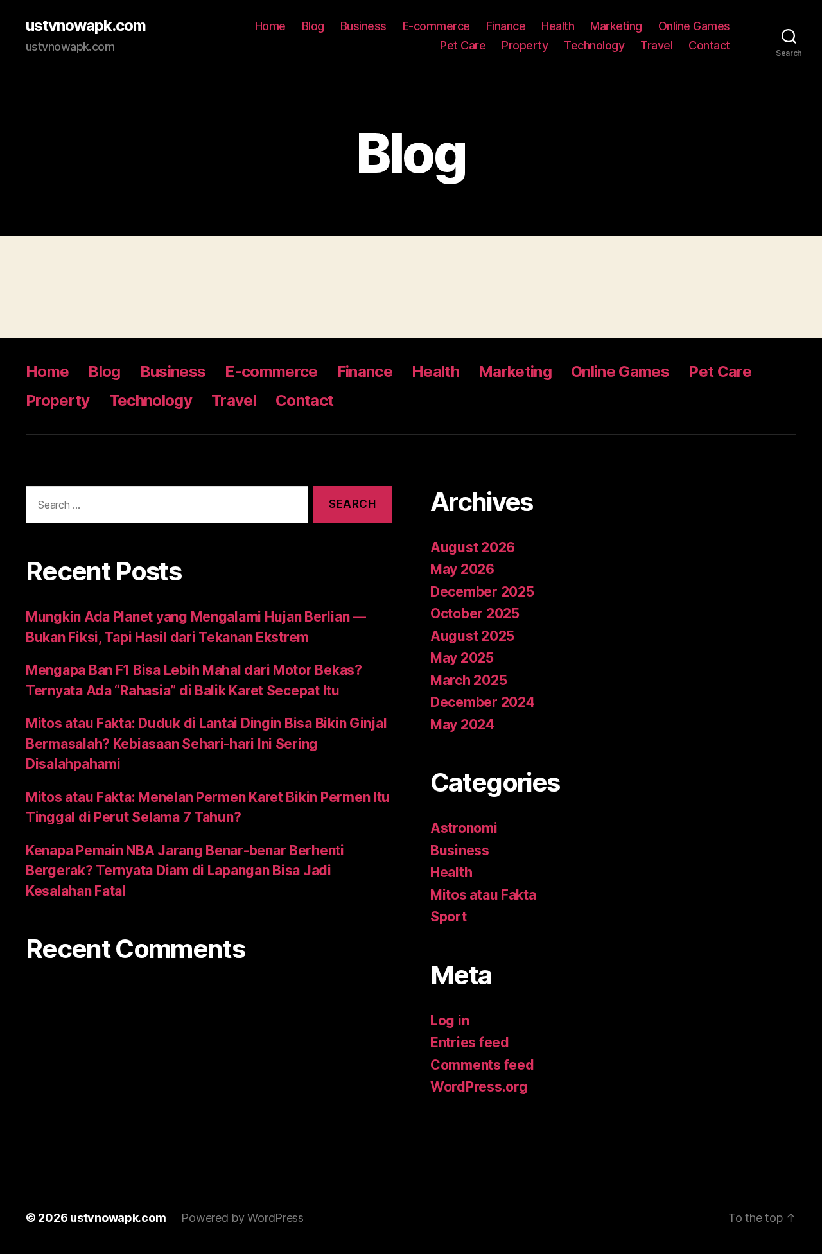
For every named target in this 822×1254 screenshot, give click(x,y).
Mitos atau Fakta (483, 895)
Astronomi (464, 828)
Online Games (694, 26)
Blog (313, 26)
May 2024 (462, 725)
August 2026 (472, 547)
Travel (656, 45)
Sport (448, 917)
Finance (506, 26)
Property (525, 45)
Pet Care (462, 45)
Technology (594, 45)
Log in (449, 1021)
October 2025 (475, 613)
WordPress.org (479, 1087)
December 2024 (482, 702)
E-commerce (436, 26)
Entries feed (469, 1042)
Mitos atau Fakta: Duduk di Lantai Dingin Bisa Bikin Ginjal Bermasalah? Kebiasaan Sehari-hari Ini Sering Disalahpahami (206, 743)
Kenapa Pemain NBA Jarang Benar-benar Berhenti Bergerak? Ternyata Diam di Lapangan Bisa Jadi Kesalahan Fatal (185, 870)
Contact (709, 45)
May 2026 (462, 569)
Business (363, 26)
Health (557, 26)
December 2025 (482, 592)
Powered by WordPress (242, 1217)
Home (270, 26)
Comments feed (482, 1065)
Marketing (616, 26)
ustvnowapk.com (86, 25)
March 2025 (468, 680)
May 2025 (462, 658)
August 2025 (472, 636)
